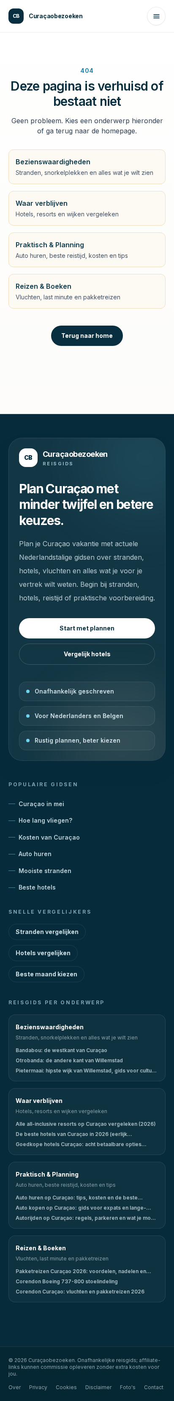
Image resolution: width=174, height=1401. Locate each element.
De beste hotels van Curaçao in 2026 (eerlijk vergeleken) (71, 1134)
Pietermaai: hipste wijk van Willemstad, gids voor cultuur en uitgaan (86, 1070)
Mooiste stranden (45, 870)
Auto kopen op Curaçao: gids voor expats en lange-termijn (81, 1208)
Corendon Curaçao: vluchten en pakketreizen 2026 (80, 1291)
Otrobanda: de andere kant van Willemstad (69, 1060)
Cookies (66, 1387)
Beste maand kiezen (46, 974)
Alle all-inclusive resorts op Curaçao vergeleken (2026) (86, 1124)
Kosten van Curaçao (49, 837)
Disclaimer (98, 1387)
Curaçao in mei (41, 803)
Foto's (128, 1387)
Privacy (38, 1387)
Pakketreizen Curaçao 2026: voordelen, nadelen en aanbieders (81, 1271)
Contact (153, 1387)
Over (14, 1387)
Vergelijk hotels (87, 654)
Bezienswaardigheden (50, 1027)
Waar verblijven (39, 1100)
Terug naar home (87, 335)
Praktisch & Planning (47, 1174)
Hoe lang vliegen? (45, 820)
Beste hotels (37, 887)
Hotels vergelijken (43, 952)
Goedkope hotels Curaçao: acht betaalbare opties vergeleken (78, 1144)
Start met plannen (87, 628)
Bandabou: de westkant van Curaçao (61, 1050)
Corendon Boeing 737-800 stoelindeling (67, 1281)
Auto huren (35, 853)
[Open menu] (156, 16)
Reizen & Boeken (41, 1248)
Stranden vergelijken (47, 931)
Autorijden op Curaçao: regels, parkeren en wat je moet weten (86, 1218)
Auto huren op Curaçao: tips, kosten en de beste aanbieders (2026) (77, 1197)
